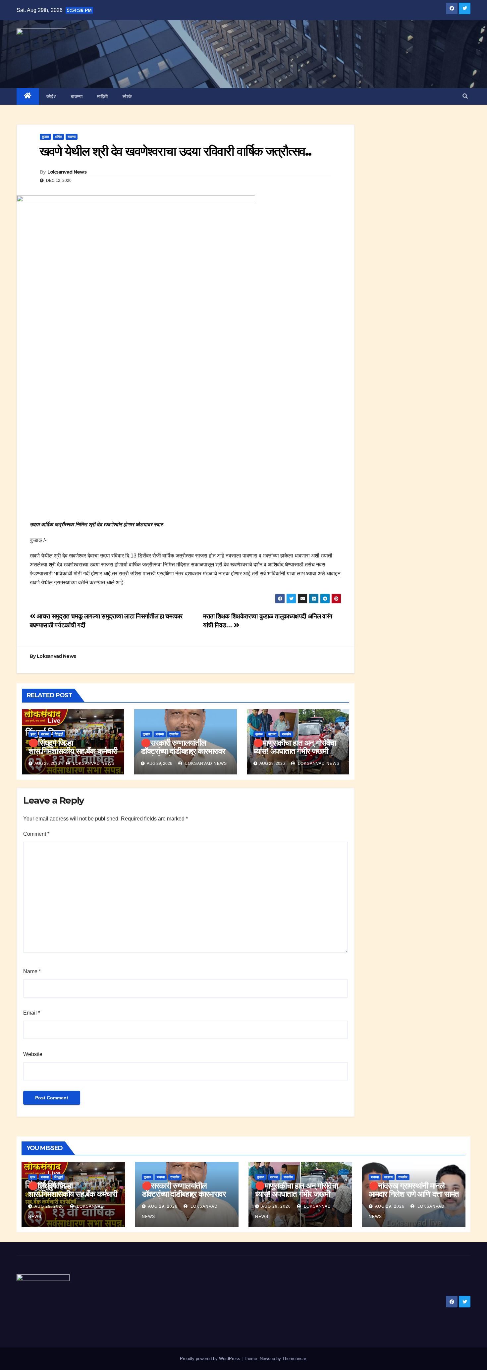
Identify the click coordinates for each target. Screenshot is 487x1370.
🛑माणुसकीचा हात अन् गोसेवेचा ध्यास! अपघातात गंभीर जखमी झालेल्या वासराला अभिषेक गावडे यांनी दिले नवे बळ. (294, 755)
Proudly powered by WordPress (211, 1358)
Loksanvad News (66, 172)
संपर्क (127, 96)
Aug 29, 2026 (49, 1206)
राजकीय (174, 734)
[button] (465, 96)
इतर (32, 734)
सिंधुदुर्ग (59, 734)
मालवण (388, 1177)
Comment (36, 834)
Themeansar (294, 1358)
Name (32, 971)
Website (32, 1054)
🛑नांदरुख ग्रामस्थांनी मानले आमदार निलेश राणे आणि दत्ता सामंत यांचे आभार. (414, 1194)
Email (31, 1013)
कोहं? (51, 96)
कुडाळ (45, 136)
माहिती (102, 96)
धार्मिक (58, 136)
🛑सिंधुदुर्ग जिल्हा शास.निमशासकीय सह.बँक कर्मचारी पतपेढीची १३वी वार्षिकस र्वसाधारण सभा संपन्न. (72, 755)
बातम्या (76, 96)
